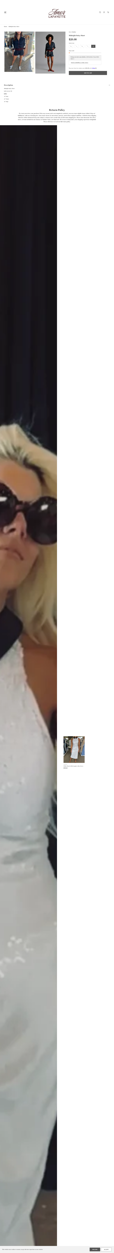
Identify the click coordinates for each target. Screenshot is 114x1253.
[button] (5, 12)
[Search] (100, 12)
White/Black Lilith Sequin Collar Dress (73, 766)
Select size (71, 43)
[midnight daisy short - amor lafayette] (50, 53)
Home (5, 26)
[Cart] (108, 12)
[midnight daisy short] (19, 52)
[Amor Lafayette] (57, 12)
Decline (94, 1249)
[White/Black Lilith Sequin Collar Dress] (74, 749)
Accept (106, 1249)
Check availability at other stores (79, 62)
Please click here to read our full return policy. (57, 122)
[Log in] (104, 12)
